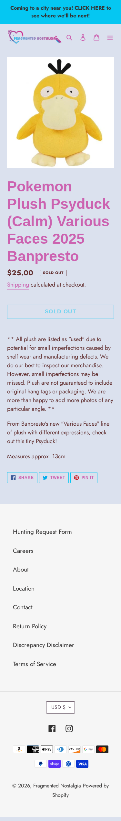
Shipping (18, 284)
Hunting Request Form (42, 531)
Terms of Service (34, 664)
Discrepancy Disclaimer (43, 645)
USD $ (58, 707)
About (21, 569)
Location (24, 588)
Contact (23, 607)
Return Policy (29, 626)
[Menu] (110, 37)
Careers (23, 550)
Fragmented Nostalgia (57, 785)
